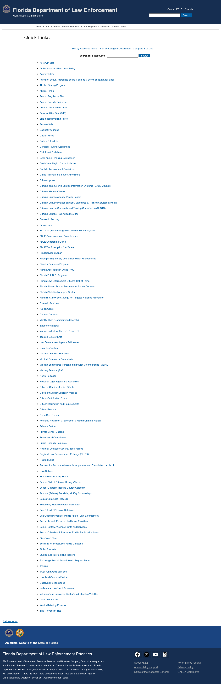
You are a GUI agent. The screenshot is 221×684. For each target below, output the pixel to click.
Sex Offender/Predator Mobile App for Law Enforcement (69, 515)
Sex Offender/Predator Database (57, 510)
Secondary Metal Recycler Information (60, 504)
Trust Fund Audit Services (53, 571)
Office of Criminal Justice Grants (57, 387)
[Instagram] (165, 654)
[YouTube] (156, 654)
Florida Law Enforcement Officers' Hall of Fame (64, 280)
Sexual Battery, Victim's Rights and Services (63, 526)
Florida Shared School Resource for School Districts (67, 286)
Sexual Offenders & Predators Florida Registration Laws (69, 532)
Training (44, 565)
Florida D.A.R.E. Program (53, 275)
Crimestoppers (47, 180)
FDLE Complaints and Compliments (59, 236)
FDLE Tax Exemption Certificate (57, 247)
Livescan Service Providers (54, 353)
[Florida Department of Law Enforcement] (10, 633)
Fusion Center (47, 308)
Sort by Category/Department (115, 48)
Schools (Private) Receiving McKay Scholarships (66, 493)
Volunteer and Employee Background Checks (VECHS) (69, 594)
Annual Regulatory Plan (52, 96)
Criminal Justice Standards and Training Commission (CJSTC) (73, 208)
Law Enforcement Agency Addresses (59, 342)
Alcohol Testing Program (53, 85)
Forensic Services (49, 303)
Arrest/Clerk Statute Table (53, 107)
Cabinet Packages (49, 129)
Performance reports (189, 662)
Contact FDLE (174, 9)
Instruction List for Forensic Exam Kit (59, 331)
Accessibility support (146, 667)
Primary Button (47, 426)
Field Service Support (51, 252)
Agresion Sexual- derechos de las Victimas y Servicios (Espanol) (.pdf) (77, 79)
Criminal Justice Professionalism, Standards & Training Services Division (78, 202)
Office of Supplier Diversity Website (58, 392)
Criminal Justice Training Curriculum (59, 213)
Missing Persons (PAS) (52, 370)
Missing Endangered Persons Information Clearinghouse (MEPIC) (74, 364)
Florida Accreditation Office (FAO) (57, 269)
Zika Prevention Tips (50, 610)
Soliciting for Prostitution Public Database (61, 543)
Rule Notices (46, 471)
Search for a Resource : (93, 55)
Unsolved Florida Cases (52, 582)
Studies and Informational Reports (57, 554)
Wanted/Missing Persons (53, 605)
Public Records (70, 26)
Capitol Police (47, 135)
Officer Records (48, 409)
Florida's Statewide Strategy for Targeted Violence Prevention (72, 297)
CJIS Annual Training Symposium (57, 157)
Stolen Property (48, 549)
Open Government (49, 415)
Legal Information (49, 348)
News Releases (48, 375)
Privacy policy (185, 667)
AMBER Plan (47, 90)
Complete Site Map (143, 48)
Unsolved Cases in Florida (53, 577)
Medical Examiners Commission (57, 359)
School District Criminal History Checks (61, 482)
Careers (55, 26)
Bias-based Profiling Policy (54, 118)
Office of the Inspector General (151, 672)
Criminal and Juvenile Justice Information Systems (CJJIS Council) (75, 185)
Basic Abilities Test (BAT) (53, 113)
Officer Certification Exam (53, 398)
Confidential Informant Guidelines (57, 169)
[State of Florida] (20, 633)
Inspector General (49, 325)
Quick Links (119, 26)
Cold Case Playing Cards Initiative (58, 163)
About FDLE (42, 26)
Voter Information (49, 599)
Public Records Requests (53, 442)
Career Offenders (49, 141)
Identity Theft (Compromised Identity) (59, 320)
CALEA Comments (188, 672)
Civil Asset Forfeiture (51, 152)
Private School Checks (52, 431)
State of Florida (48, 643)
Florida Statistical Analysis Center (57, 292)
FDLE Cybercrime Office (53, 241)
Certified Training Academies (55, 146)
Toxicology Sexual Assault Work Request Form (65, 560)
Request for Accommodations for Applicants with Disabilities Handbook (77, 465)
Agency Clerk (47, 74)
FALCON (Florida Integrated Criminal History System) (68, 230)
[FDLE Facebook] (138, 654)
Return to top (10, 621)
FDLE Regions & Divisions (95, 26)
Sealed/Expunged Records (54, 498)
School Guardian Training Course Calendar (62, 487)
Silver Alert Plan (48, 538)
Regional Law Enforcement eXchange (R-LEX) (64, 454)
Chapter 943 (95, 669)
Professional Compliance (53, 437)
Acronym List (47, 62)
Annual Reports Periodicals (54, 102)
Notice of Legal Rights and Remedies (59, 381)
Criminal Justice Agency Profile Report (60, 197)
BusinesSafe (46, 124)
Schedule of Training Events (54, 476)
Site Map (189, 9)
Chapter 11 (17, 673)
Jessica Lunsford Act (51, 336)
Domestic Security (49, 219)
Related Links (47, 459)
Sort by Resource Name (85, 48)
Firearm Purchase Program (54, 264)
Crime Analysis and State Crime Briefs (60, 174)
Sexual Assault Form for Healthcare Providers (64, 521)
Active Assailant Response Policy (57, 68)
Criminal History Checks (53, 191)
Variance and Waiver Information (57, 588)
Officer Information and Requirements (59, 403)
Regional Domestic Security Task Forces (61, 448)
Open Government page (55, 677)
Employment (46, 225)
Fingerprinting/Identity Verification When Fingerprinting (68, 258)
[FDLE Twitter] (147, 654)
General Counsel (48, 314)
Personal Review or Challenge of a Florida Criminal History (70, 420)
